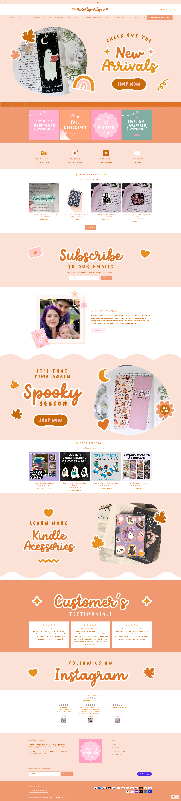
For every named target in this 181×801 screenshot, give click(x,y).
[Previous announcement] (5, 2)
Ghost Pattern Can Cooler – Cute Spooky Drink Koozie (75, 215)
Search (114, 744)
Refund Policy (116, 754)
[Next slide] (179, 61)
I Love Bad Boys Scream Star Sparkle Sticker (137, 215)
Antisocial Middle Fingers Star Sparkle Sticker (106, 215)
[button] (7, 9)
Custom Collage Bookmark (137, 483)
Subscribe (106, 278)
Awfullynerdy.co (39, 797)
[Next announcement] (176, 2)
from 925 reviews (89, 700)
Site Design (49, 797)
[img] (90, 698)
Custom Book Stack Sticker (44, 483)
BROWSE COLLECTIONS (160, 17)
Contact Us (115, 748)
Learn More (98, 330)
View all (91, 227)
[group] (90, 63)
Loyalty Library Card (118, 751)
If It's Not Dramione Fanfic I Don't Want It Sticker (44, 215)
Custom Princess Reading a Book (106, 483)
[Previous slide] (2, 61)
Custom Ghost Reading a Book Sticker (75, 484)
